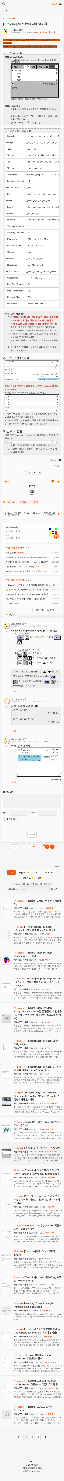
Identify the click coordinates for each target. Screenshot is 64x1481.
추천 (45, 884)
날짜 (27, 884)
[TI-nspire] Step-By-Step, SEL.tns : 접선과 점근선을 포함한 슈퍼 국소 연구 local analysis (37, 982)
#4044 (46, 626)
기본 (17, 884)
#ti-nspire (11, 502)
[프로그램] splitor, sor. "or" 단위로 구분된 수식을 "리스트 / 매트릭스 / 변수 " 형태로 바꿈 (37, 1200)
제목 (23, 884)
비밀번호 (33, 813)
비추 (49, 884)
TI (6, 11)
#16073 (46, 741)
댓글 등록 (12, 819)
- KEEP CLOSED (57, 867)
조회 (36, 884)
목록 (32, 834)
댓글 (14, 691)
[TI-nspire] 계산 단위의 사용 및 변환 (42, 1147)
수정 (32, 884)
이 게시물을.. (56, 466)
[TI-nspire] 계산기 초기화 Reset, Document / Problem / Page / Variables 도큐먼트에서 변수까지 (37, 1096)
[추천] (5, 481)
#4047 (45, 702)
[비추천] (58, 481)
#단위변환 (35, 502)
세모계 (54, 3)
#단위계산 (23, 502)
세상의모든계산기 (16, 30)
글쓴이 (5, 813)
